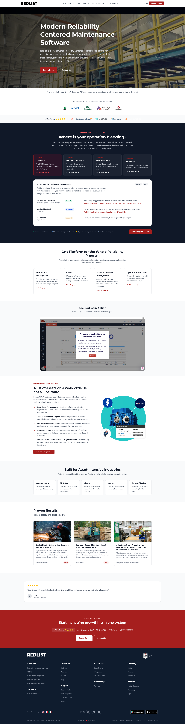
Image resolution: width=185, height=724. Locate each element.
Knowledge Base (66, 697)
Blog (62, 679)
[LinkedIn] (94, 712)
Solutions (82, 3)
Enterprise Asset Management (37, 668)
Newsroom (131, 676)
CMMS (29, 672)
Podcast (63, 676)
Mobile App (131, 690)
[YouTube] (99, 712)
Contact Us (66, 70)
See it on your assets (140, 232)
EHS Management (33, 679)
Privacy (138, 720)
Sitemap (115, 720)
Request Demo (156, 3)
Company (111, 3)
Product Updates (66, 694)
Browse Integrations (45, 452)
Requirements (32, 694)
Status (63, 701)
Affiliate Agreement (127, 720)
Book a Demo (48, 70)
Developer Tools (99, 676)
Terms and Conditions (150, 720)
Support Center (66, 690)
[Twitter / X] (88, 712)
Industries (67, 3)
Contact (130, 668)
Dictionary (64, 668)
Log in (145, 3)
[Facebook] (82, 712)
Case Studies (98, 668)
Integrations (98, 672)
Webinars (64, 672)
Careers (130, 672)
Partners (97, 686)
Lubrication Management (35, 676)
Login (129, 694)
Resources (97, 3)
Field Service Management (36, 683)
